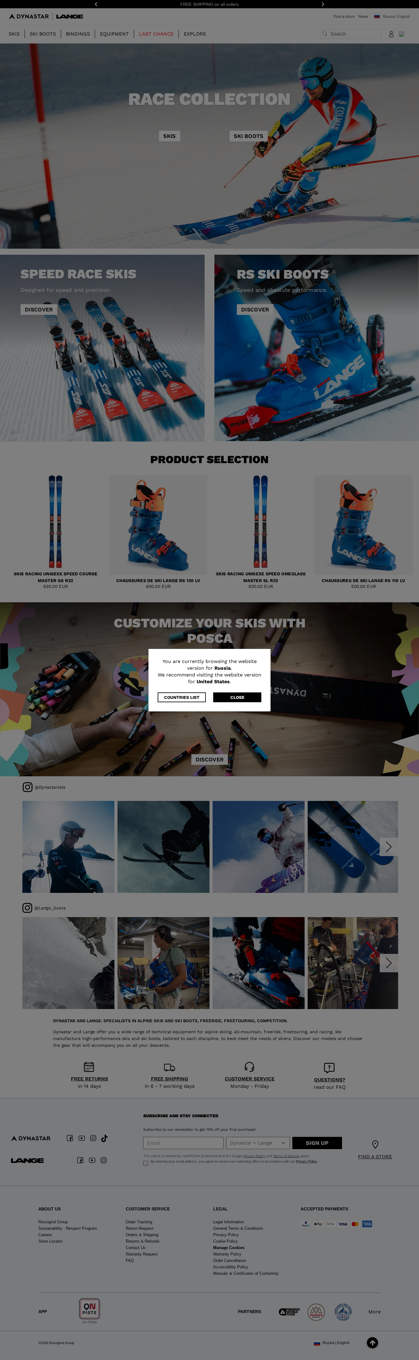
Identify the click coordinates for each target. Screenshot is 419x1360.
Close (237, 697)
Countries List (181, 697)
